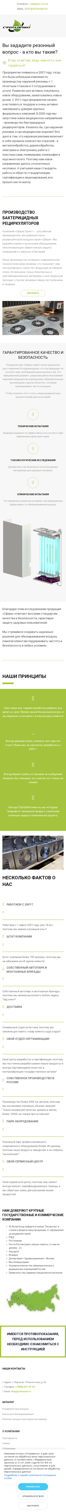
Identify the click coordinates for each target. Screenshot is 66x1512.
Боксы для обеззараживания (17, 1414)
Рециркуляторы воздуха (15, 1409)
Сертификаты (9, 1438)
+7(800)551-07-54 (38, 4)
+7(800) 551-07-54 (25, 1387)
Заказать (33, 293)
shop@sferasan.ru (36, 9)
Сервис (6, 1443)
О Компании (8, 1448)
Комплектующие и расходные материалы (24, 1419)
